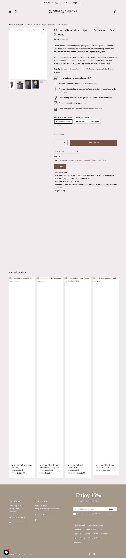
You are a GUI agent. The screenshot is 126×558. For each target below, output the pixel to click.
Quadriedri (20, 25)
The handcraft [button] (79, 525)
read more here (91, 83)
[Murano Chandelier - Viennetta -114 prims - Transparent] (50, 369)
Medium (65, 160)
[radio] (63, 121)
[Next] (43, 172)
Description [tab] (60, 166)
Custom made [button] (90, 529)
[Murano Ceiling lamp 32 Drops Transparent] (22, 369)
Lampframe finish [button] (95, 525)
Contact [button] (104, 534)
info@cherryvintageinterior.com (47, 509)
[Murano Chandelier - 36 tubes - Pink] (106, 369)
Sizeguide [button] (77, 529)
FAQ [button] (101, 529)
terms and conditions (106, 514)
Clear (61, 126)
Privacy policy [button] (79, 538)
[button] (10, 11)
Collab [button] (87, 534)
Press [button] (96, 534)
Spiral (104, 160)
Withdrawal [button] (77, 543)
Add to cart (94, 143)
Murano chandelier (75, 160)
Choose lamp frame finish (63, 117)
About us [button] (77, 534)
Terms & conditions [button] (96, 538)
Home (11, 25)
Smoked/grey (96, 160)
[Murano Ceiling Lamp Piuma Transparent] (78, 369)
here (84, 103)
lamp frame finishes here (92, 109)
